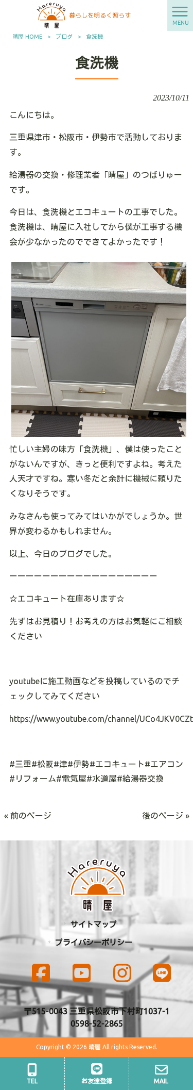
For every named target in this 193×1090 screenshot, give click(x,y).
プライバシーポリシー (93, 942)
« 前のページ (27, 815)
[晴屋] (84, 14)
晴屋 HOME (27, 37)
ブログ (64, 37)
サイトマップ (94, 924)
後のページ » (165, 815)
